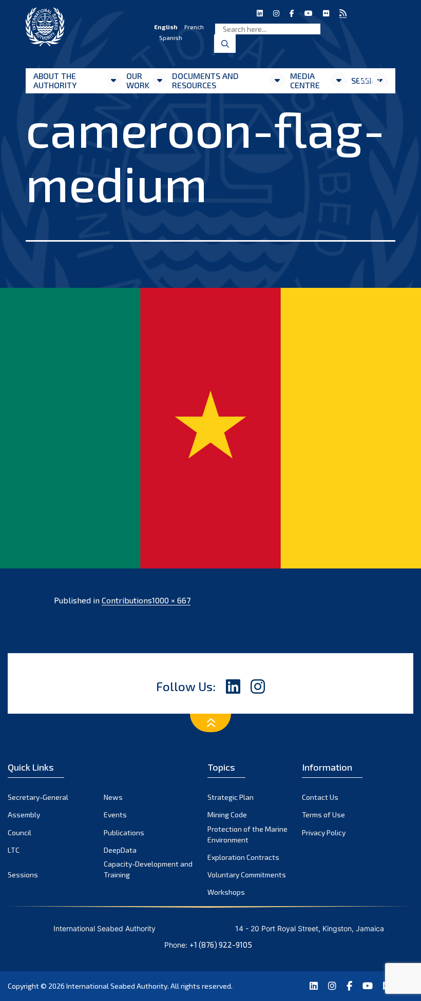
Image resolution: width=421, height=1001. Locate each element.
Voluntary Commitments (246, 874)
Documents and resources (205, 80)
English (166, 26)
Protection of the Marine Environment (247, 834)
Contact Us (320, 797)
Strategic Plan (230, 797)
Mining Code (227, 814)
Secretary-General (38, 797)
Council (19, 832)
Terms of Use (323, 814)
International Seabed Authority (116, 986)
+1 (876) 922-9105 (220, 944)
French (194, 26)
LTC (14, 850)
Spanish (170, 37)
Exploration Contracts (243, 857)
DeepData (120, 850)
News (113, 797)
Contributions (127, 600)
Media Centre (305, 80)
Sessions (23, 874)
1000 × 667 (171, 600)
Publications (124, 832)
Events (115, 814)
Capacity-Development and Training (148, 869)
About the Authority (54, 80)
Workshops (226, 892)
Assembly (24, 814)
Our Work (137, 80)
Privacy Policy (324, 832)
